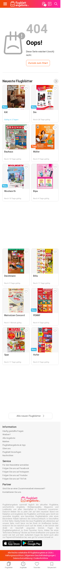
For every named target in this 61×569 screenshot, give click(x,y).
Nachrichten (8, 455)
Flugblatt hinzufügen (12, 452)
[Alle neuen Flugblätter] (55, 81)
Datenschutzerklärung (22, 558)
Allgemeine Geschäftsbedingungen (40, 555)
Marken (6, 441)
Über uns (7, 448)
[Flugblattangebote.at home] (19, 4)
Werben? (7, 434)
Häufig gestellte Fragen (13, 431)
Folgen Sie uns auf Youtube (15, 475)
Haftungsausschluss (14, 555)
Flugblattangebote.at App (14, 445)
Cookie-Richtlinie (41, 558)
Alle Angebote (9, 438)
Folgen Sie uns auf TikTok (14, 479)
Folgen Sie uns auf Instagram (16, 472)
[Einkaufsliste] (49, 3)
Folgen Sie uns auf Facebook (16, 468)
